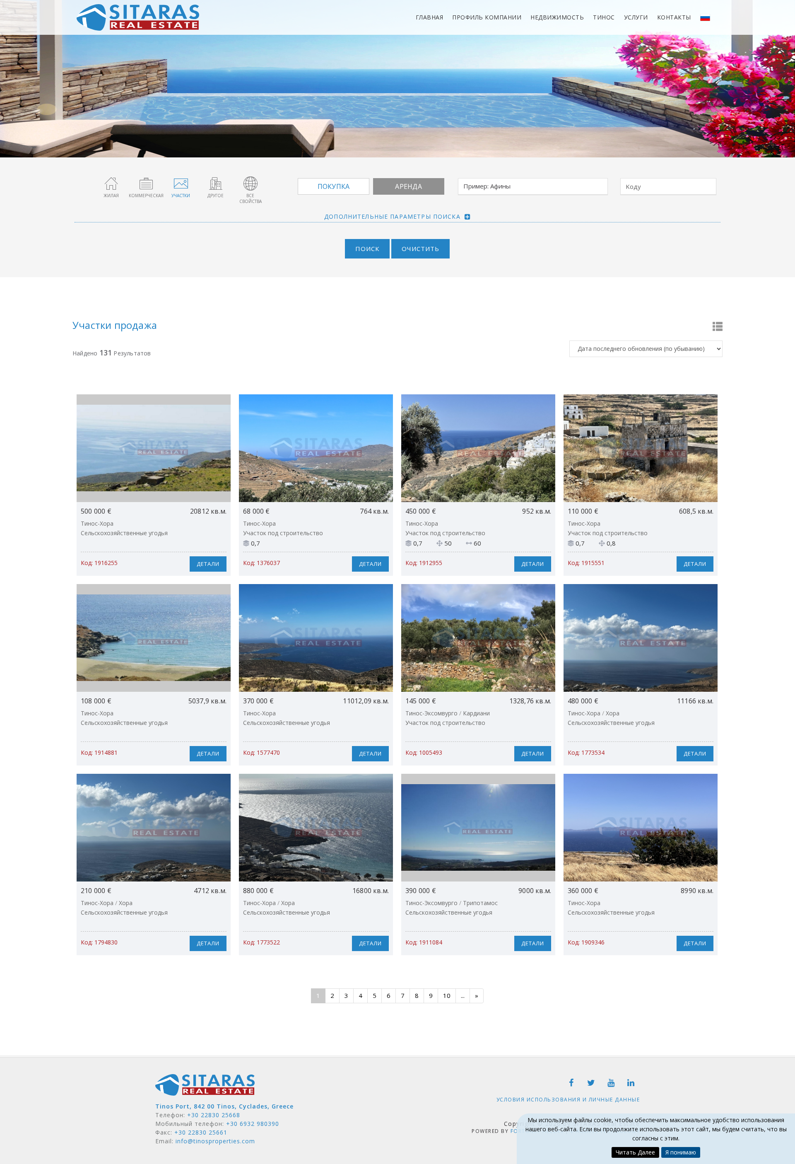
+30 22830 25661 (200, 1132)
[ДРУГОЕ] (216, 183)
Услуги (636, 17)
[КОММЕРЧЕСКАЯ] (146, 183)
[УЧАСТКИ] (181, 183)
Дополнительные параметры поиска (392, 216)
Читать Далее (635, 1152)
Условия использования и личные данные (568, 1099)
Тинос (604, 17)
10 (446, 995)
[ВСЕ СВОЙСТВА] (250, 183)
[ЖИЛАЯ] (111, 183)
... (463, 995)
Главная (429, 17)
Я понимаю (680, 1152)
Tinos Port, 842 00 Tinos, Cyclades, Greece (224, 1106)
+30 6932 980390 (252, 1124)
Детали (208, 564)
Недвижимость (557, 17)
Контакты (674, 17)
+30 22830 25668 (213, 1115)
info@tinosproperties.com (215, 1141)
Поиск (367, 248)
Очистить (420, 248)
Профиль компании (486, 17)
